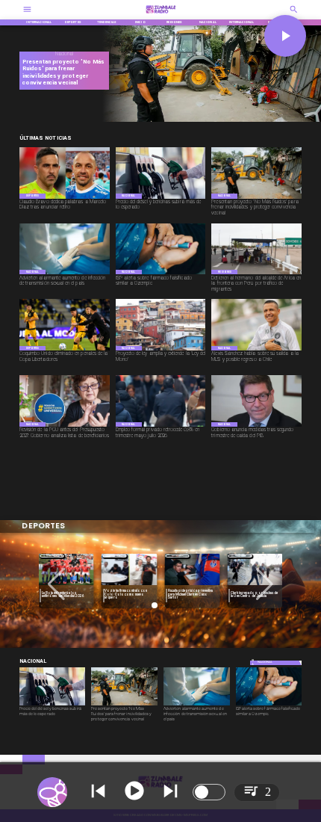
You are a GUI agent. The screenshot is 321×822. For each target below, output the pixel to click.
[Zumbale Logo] (161, 14)
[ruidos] (208, 121)
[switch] (209, 792)
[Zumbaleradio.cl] (294, 14)
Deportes (51, 555)
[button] (56, 584)
